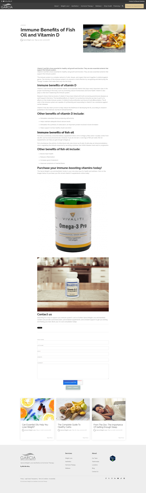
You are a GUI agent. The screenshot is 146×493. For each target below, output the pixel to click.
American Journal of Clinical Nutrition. (60, 110)
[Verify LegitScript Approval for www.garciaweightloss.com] (112, 460)
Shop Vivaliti (108, 6)
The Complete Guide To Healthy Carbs (69, 425)
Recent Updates (140, 1)
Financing (116, 6)
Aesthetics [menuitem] (68, 461)
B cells (87, 143)
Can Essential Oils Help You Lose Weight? (35, 425)
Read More (49, 437)
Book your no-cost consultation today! (64, 322)
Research (40, 96)
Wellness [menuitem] (67, 468)
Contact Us (132, 1)
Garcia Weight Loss (28, 40)
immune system (45, 77)
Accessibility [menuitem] (52, 478)
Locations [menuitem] (95, 465)
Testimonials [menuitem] (95, 461)
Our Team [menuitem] (95, 458)
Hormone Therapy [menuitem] (70, 465)
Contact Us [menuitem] (95, 471)
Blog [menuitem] (93, 468)
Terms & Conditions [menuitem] (43, 478)
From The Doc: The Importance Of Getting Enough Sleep (108, 425)
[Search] (123, 6)
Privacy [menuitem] (22, 478)
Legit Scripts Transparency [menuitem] (31, 478)
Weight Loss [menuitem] (68, 458)
